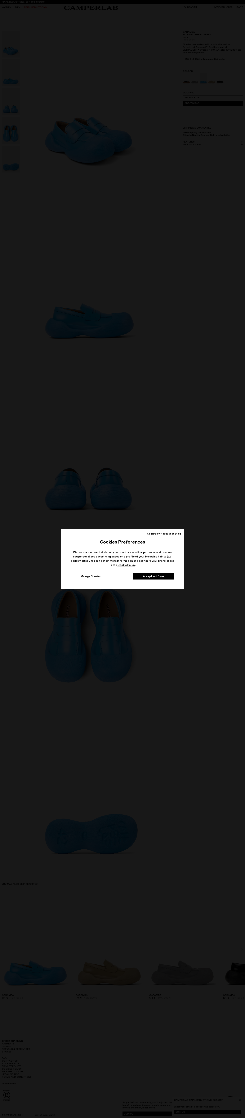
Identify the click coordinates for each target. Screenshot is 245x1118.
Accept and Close (153, 576)
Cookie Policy (126, 565)
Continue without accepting (164, 533)
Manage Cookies (90, 576)
